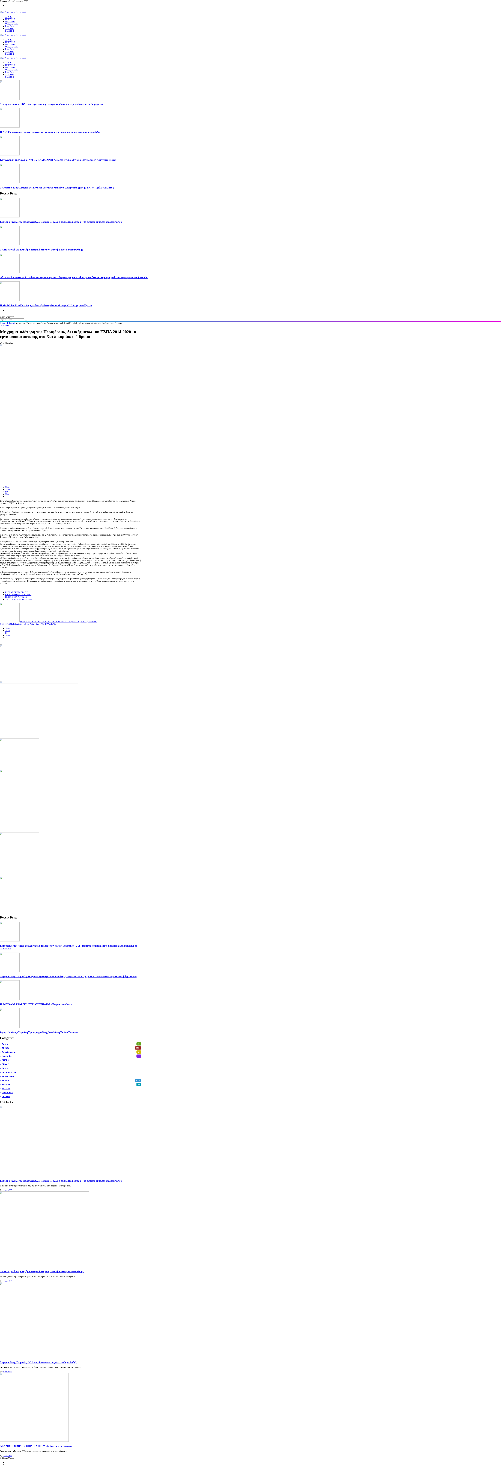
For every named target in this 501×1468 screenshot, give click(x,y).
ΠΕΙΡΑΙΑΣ (10, 65)
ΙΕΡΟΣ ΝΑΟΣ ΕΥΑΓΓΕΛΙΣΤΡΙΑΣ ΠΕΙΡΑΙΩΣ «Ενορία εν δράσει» (36, 1004)
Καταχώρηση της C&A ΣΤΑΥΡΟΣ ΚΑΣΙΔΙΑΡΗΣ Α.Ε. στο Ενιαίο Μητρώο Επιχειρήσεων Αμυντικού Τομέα (58, 159)
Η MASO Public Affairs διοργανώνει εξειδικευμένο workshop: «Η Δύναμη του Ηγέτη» (46, 305)
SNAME (70, 1064)
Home (3, 323)
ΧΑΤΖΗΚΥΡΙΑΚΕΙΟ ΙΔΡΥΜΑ (18, 599)
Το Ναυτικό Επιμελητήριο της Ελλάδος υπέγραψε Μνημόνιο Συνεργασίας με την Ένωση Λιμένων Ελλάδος (57, 187)
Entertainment (70, 1052)
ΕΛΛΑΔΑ (9, 72)
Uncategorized (71, 1072)
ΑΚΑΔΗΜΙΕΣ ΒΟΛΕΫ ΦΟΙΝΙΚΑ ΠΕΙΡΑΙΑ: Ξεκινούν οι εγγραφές (36, 1446)
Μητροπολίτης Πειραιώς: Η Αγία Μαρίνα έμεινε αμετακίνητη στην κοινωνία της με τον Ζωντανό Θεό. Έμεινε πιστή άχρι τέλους (68, 976)
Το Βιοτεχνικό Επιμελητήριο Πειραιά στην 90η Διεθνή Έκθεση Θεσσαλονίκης (42, 249)
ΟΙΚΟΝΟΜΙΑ (11, 70)
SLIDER (71, 1060)
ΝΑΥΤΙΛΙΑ (10, 67)
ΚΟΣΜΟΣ (71, 1084)
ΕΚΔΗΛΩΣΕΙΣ (70, 1076)
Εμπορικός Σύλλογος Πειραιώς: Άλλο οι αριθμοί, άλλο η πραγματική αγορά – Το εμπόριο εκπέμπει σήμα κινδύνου (61, 221)
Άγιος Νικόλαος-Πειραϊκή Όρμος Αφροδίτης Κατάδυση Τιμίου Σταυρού (39, 1032)
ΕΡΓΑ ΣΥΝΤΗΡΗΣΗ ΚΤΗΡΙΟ (18, 594)
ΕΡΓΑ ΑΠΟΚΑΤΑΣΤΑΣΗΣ (17, 592)
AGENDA (9, 74)
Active (70, 1044)
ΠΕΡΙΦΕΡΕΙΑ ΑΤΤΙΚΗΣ (16, 597)
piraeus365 (7, 1190)
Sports (70, 1068)
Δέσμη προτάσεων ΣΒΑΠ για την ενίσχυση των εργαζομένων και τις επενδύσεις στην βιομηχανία (51, 104)
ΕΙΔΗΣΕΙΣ (9, 77)
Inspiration (70, 1056)
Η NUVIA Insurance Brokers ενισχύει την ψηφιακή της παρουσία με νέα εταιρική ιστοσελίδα (50, 132)
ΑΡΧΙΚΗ (9, 63)
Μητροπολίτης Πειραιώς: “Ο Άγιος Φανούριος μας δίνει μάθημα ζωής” (38, 1362)
